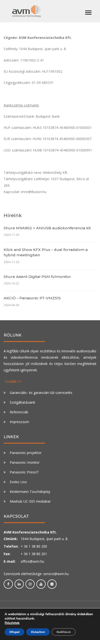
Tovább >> (13, 381)
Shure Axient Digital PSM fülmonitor (37, 276)
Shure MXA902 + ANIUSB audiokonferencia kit (47, 228)
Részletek (12, 623)
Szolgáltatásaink (22, 402)
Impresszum (19, 421)
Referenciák (19, 412)
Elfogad (14, 632)
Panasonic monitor (25, 462)
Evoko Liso (18, 482)
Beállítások (64, 632)
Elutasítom (38, 632)
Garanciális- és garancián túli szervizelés (41, 392)
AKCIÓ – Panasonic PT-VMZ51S (32, 298)
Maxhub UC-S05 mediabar (30, 501)
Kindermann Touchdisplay (30, 491)
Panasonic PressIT (24, 472)
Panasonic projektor (26, 452)
